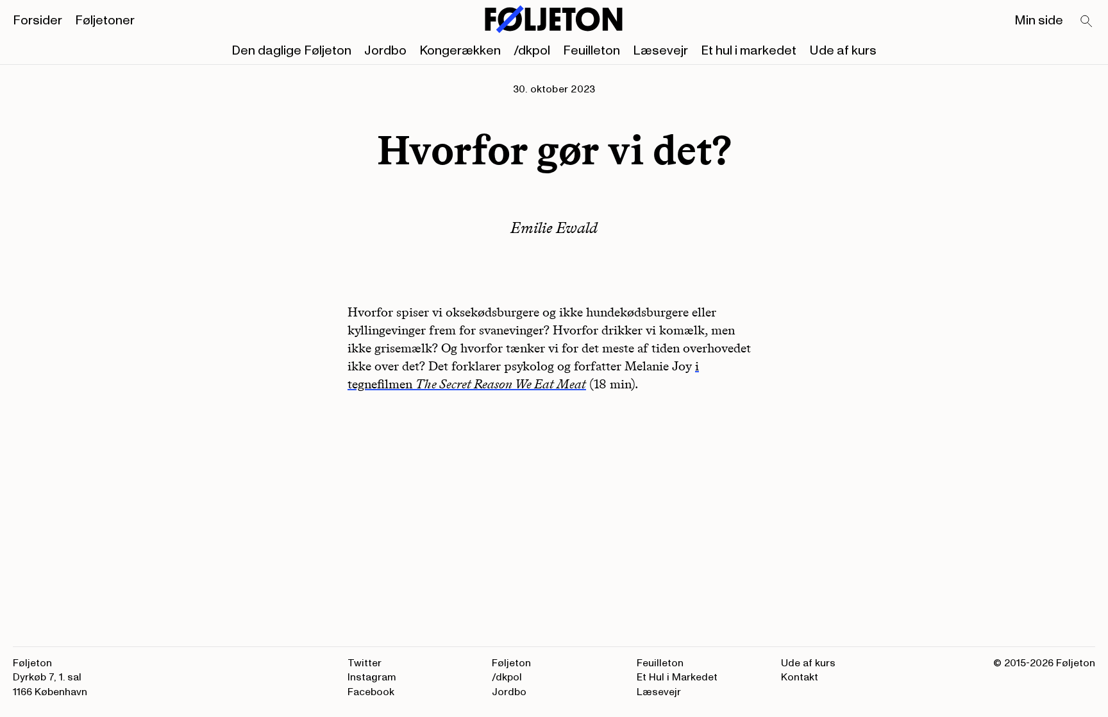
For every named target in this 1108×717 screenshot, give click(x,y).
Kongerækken (460, 51)
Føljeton (511, 663)
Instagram (372, 677)
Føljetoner (105, 21)
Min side (1038, 21)
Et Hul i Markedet (677, 677)
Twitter (365, 663)
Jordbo (385, 51)
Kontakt (799, 677)
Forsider (37, 21)
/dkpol (532, 51)
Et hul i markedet (748, 51)
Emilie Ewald (554, 227)
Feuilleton (591, 51)
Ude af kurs (843, 51)
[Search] (1087, 21)
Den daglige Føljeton (291, 51)
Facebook (371, 692)
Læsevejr (660, 51)
